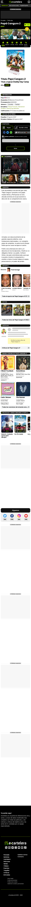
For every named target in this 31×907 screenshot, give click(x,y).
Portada (3, 20)
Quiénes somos (22, 855)
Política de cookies (12, 882)
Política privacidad (12, 880)
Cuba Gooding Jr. (6, 289)
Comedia (10, 104)
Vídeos (6, 866)
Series (6, 864)
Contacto (21, 857)
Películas (10, 20)
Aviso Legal (10, 878)
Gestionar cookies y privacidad (15, 883)
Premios (6, 868)
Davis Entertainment (13, 108)
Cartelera (7, 859)
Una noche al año (14, 5)
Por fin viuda (18, 434)
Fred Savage (15, 270)
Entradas (7, 875)
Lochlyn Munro (17, 288)
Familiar (17, 104)
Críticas (6, 873)
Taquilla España (24, 5)
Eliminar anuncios (16, 9)
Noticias (6, 857)
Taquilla (6, 870)
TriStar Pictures (12, 107)
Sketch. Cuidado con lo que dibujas (7, 435)
